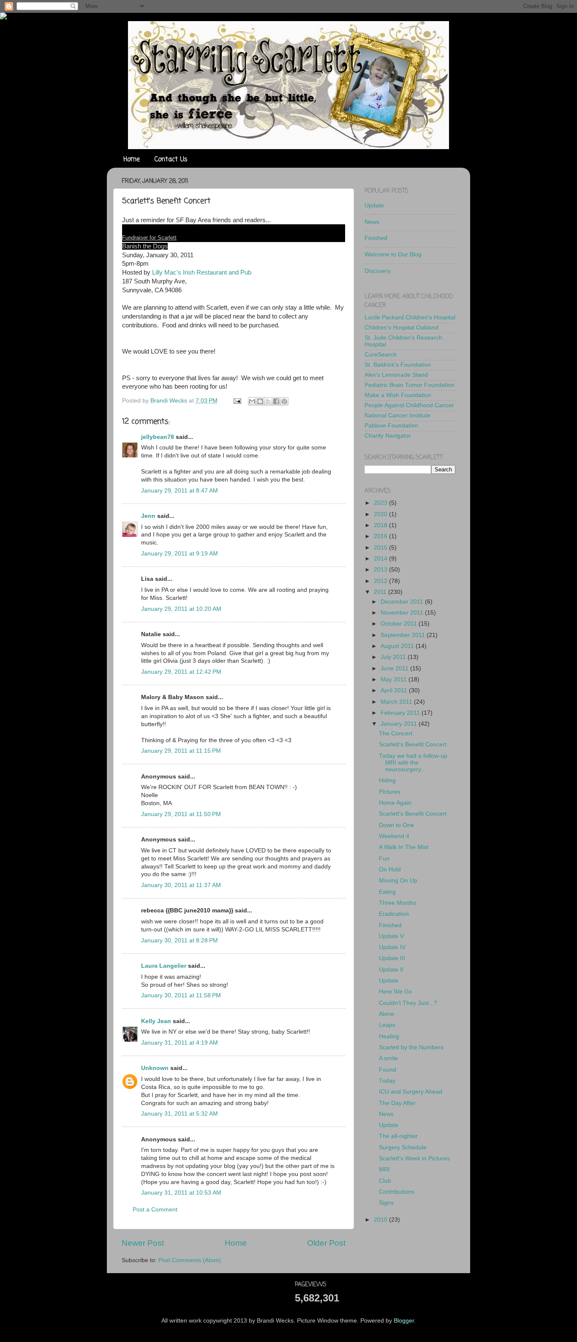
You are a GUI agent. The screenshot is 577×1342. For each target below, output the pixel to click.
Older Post (326, 1243)
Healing (389, 1036)
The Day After (397, 1103)
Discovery (378, 271)
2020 (381, 514)
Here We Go (395, 991)
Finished (376, 238)
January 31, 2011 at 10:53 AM (181, 1193)
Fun (384, 858)
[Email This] (252, 401)
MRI (384, 1169)
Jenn (148, 516)
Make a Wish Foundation (398, 395)
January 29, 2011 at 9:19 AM (179, 553)
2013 (381, 569)
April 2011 (395, 690)
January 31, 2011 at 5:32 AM (179, 1114)
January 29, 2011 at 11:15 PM (181, 751)
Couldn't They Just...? (408, 1003)
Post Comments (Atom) (189, 1260)
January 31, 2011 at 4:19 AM (179, 1043)
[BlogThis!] (260, 401)
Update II (391, 969)
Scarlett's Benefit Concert (412, 744)
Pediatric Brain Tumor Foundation (410, 385)
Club (385, 1181)
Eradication (394, 914)
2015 (381, 547)
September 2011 (404, 635)
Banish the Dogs (145, 246)
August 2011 (398, 646)
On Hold (390, 869)
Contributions (396, 1192)
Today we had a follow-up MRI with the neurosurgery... (413, 763)
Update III (392, 958)
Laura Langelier (163, 966)
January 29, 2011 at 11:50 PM (181, 814)
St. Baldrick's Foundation (398, 365)
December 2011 (403, 602)
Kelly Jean (156, 1021)
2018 (381, 525)
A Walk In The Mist (403, 847)
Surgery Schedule (403, 1147)
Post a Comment (155, 1209)
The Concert (395, 733)
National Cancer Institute (397, 415)
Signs (386, 1203)
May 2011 (394, 679)
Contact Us (171, 159)
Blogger (404, 1321)
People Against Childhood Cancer (409, 405)
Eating (387, 892)
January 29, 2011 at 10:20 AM (181, 609)
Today (387, 1081)
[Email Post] (237, 400)
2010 (381, 1220)
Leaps (387, 1025)
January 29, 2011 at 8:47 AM (179, 490)
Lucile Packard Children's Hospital (410, 317)
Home (131, 159)
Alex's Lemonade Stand (396, 375)
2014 (381, 558)
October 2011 (400, 624)
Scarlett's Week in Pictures (414, 1158)
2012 (381, 581)
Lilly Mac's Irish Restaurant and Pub (201, 272)
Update (374, 205)
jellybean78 (157, 437)
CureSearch (381, 354)
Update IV (392, 947)
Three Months (397, 903)
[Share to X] (268, 401)
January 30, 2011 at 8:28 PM (179, 940)
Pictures (389, 792)
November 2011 (403, 613)
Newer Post (143, 1243)
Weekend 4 (394, 836)
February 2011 (401, 713)
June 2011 (395, 668)
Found (387, 1070)
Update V (391, 936)
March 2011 (397, 702)
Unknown (155, 1068)
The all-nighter (398, 1136)
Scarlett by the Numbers (411, 1047)
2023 (381, 503)
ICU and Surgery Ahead (410, 1092)
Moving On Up (398, 880)
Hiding (387, 780)
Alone (386, 1014)
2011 (381, 592)
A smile (388, 1058)
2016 (381, 536)
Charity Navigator (388, 436)
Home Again (395, 803)
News (372, 222)
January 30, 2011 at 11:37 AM (181, 885)
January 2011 (400, 724)
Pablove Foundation (391, 425)
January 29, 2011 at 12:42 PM (181, 672)
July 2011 (394, 657)
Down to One (396, 825)
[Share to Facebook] (276, 401)
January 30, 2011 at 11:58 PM (181, 995)
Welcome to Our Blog (393, 254)
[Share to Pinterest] (284, 401)
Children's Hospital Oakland (401, 327)
